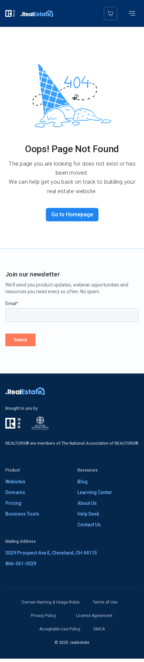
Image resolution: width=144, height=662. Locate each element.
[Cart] (110, 13)
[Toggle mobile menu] (132, 13)
